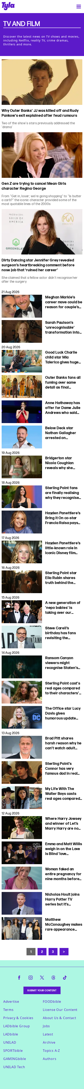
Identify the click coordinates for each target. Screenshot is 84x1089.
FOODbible (52, 1001)
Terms (8, 1009)
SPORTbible (13, 1050)
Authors (49, 1059)
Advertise (11, 1001)
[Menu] (78, 6)
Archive (49, 1042)
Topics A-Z (51, 1050)
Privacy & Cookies (18, 1018)
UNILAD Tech (14, 1067)
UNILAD (9, 1042)
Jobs (46, 1026)
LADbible (10, 1034)
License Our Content (60, 1009)
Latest (48, 1034)
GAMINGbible (14, 1059)
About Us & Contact (59, 1018)
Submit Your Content (41, 990)
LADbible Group (16, 1026)
